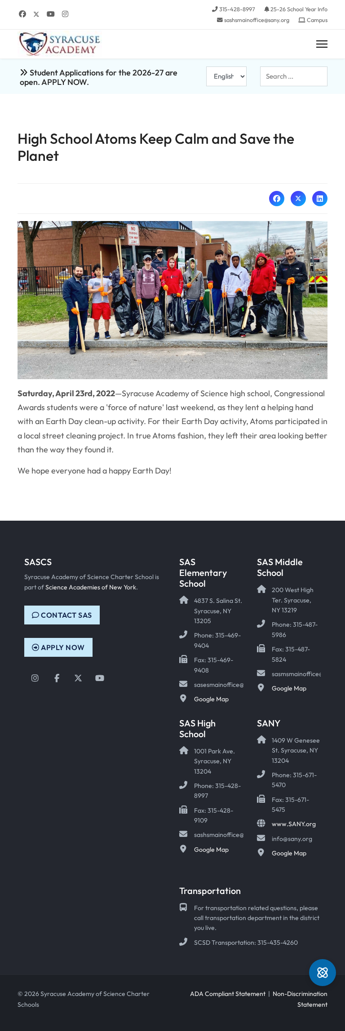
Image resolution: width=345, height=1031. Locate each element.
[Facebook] (22, 13)
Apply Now (62, 647)
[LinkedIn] (319, 198)
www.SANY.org (294, 824)
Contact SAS (66, 615)
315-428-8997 (237, 9)
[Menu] (321, 44)
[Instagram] (65, 13)
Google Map (211, 699)
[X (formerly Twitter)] (298, 198)
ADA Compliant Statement (227, 994)
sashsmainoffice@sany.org (256, 19)
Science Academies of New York (90, 587)
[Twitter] (36, 13)
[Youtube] (51, 13)
